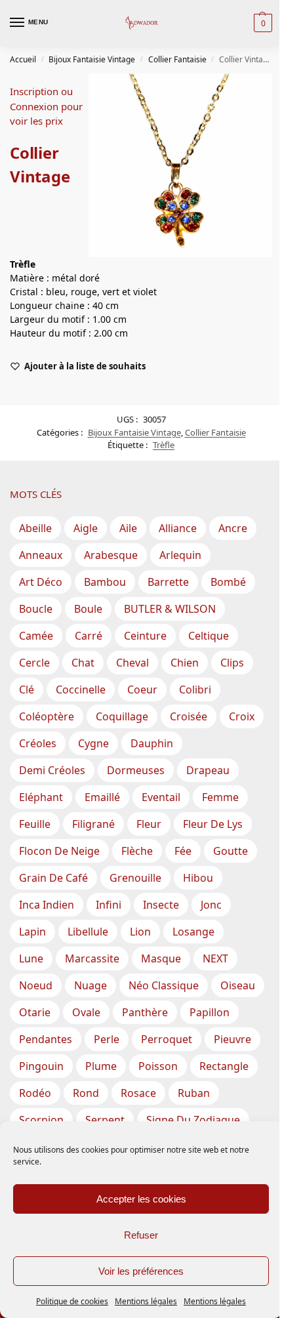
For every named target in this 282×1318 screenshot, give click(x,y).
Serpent (105, 1120)
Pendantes (45, 1039)
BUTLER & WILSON (170, 609)
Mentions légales (146, 1301)
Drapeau (208, 770)
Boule (88, 609)
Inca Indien (46, 904)
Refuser (141, 1235)
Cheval (132, 662)
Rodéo (35, 1093)
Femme (220, 797)
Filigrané (93, 824)
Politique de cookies (72, 1301)
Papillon (210, 1012)
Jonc (211, 904)
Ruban (194, 1093)
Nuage (90, 985)
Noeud (35, 985)
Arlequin (180, 555)
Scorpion (41, 1120)
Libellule (88, 931)
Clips (232, 662)
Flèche (137, 851)
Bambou (105, 582)
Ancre (232, 528)
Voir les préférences (141, 1271)
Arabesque (111, 555)
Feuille (34, 824)
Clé (26, 689)
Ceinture (145, 635)
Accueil (23, 59)
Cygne (93, 743)
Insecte (161, 904)
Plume (101, 1066)
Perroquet (166, 1039)
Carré (88, 635)
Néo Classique (164, 985)
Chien (185, 662)
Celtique (208, 635)
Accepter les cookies (141, 1199)
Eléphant (41, 797)
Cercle (34, 662)
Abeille (35, 528)
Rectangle (224, 1066)
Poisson (158, 1066)
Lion (140, 931)
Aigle (85, 528)
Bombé (228, 582)
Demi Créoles (52, 770)
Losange (193, 931)
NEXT (215, 958)
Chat (82, 662)
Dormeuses (136, 770)
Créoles (37, 743)
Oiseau (237, 985)
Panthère (145, 1012)
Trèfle (163, 445)
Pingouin (41, 1066)
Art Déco (40, 582)
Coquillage (122, 716)
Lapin (32, 931)
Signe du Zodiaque (193, 1120)
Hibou (198, 878)
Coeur (142, 689)
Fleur (148, 824)
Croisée (188, 716)
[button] (261, 23)
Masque (161, 958)
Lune (31, 958)
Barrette (168, 582)
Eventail (161, 797)
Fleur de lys (213, 824)
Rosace (138, 1093)
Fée (182, 851)
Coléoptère (46, 716)
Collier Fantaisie (177, 59)
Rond (86, 1093)
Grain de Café (53, 878)
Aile (128, 528)
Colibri (195, 689)
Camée (36, 635)
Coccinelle (81, 689)
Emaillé (102, 797)
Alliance (178, 528)
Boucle (35, 609)
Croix (241, 716)
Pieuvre (232, 1039)
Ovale (86, 1012)
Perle (106, 1039)
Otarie (34, 1012)
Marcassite (92, 958)
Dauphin (152, 743)
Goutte (230, 851)
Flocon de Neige (59, 851)
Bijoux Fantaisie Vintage (92, 59)
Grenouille (135, 878)
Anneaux (40, 555)
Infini (108, 904)
